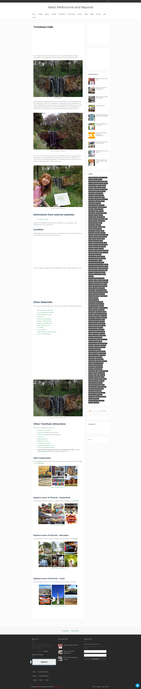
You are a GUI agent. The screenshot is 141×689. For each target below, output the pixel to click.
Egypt (90, 228)
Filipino (104, 236)
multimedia (99, 311)
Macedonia (101, 288)
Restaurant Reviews (44, 676)
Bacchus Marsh (92, 185)
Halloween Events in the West (71, 645)
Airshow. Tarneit (103, 177)
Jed (90, 270)
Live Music (91, 284)
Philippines (101, 329)
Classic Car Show (99, 209)
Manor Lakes (92, 296)
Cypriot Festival (100, 217)
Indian (106, 266)
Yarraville (102, 400)
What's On (91, 390)
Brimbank (91, 195)
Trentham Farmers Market (44, 443)
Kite (106, 270)
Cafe (103, 197)
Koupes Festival (97, 274)
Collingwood (92, 213)
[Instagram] (108, 1)
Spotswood (92, 359)
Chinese (98, 203)
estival (98, 230)
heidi (98, 256)
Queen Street (98, 337)
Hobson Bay (102, 258)
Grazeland (105, 250)
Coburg (101, 211)
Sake (100, 341)
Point (90, 333)
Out (94, 325)
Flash (103, 238)
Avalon (101, 183)
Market (90, 298)
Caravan (98, 201)
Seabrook (103, 345)
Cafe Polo (91, 199)
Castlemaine (41, 463)
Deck (90, 221)
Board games (103, 189)
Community (99, 213)
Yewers (90, 402)
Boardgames (92, 191)
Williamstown (101, 392)
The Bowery (101, 373)
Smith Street (102, 353)
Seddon (103, 347)
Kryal (104, 274)
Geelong (103, 246)
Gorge (100, 250)
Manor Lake (101, 294)
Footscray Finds (99, 242)
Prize (100, 335)
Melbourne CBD (99, 303)
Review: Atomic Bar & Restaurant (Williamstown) (101, 134)
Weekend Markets (93, 381)
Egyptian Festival (97, 228)
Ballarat (91, 187)
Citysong (91, 209)
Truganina (97, 377)
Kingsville (101, 270)
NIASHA (91, 321)
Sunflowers (91, 367)
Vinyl (105, 379)
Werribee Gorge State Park (95, 382)
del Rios (95, 221)
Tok (98, 375)
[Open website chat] (137, 685)
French (90, 244)
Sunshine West (98, 369)
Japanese (105, 268)
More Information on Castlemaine (43, 491)
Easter (99, 226)
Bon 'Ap (98, 191)
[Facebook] (106, 1)
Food (101, 240)
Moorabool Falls (42, 329)
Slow (90, 353)
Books (103, 191)
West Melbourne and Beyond (70, 7)
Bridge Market (98, 193)
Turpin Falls (40, 316)
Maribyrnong (104, 296)
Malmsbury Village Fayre (101, 292)
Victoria (96, 379)
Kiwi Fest (91, 272)
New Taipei (103, 315)
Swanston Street (104, 371)
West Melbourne (102, 386)
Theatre (91, 375)
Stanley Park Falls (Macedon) (44, 323)
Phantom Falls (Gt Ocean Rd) (44, 314)
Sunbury (91, 365)
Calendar (40, 14)
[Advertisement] (58, 41)
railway (98, 339)
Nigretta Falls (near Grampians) (45, 310)
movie (90, 309)
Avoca (105, 183)
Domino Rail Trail (42, 434)
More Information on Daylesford (43, 529)
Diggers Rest (101, 221)
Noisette (102, 321)
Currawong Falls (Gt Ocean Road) (46, 312)
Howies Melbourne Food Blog (96, 264)
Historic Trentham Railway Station (46, 447)
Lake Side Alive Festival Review (96, 278)
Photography (92, 331)
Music (104, 311)
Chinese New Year (93, 205)
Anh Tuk (99, 181)
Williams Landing (93, 392)
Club (97, 211)
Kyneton (91, 276)
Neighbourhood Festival (100, 313)
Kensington (95, 270)
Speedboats (99, 357)
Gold (96, 250)
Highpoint (91, 258)
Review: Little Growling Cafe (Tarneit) (102, 97)
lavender (100, 280)
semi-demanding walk (43, 451)
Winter (90, 398)
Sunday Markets (98, 365)
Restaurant (104, 339)
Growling (105, 252)
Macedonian (92, 290)
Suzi (97, 371)
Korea (103, 272)
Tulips (102, 377)
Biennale (97, 189)
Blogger (46, 651)
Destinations (62, 14)
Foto (105, 242)
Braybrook (91, 193)
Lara (95, 280)
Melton (101, 305)
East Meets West (93, 226)
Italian (95, 268)
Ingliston (91, 268)
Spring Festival (99, 359)
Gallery (90, 246)
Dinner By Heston (93, 223)
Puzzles (80, 14)
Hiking (86, 14)
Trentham (91, 377)
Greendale (96, 252)
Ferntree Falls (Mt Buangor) (44, 334)
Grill (101, 252)
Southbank (91, 357)
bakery (99, 185)
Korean (90, 274)
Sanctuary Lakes (93, 343)
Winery (103, 396)
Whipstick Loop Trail (43, 441)
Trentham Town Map (43, 219)
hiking (96, 258)
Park (95, 327)
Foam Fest (95, 240)
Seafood (91, 347)
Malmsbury (91, 292)
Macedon (75, 538)
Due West (98, 225)
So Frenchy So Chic (93, 355)
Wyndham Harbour (93, 400)
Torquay (103, 375)
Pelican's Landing (93, 329)
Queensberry (92, 339)
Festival (91, 236)
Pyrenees (91, 337)
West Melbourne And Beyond (96, 388)
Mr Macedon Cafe (100, 105)
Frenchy (96, 244)
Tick (95, 375)
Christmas (101, 205)
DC (106, 219)
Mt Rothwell (101, 309)
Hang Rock (98, 254)
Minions (96, 307)
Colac (74, 581)
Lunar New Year (97, 286)
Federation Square (103, 234)
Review (90, 341)
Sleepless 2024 (101, 351)
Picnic (98, 331)
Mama (90, 294)
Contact (47, 680)
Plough (102, 331)
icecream (101, 266)
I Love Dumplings (93, 266)
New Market (97, 315)
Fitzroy (98, 238)
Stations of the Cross (98, 363)
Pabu (98, 325)
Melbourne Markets (93, 305)
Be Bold (99, 187)
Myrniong (91, 313)
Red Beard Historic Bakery (44, 430)
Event (102, 230)
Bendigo (91, 189)
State (90, 363)
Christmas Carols (93, 207)
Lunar (90, 286)
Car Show (105, 199)
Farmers (91, 234)
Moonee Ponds (103, 307)
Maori (97, 296)
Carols (102, 201)
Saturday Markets (102, 343)
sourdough (102, 355)
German (101, 248)
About (34, 17)
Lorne (105, 284)
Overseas (98, 14)
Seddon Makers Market (94, 349)
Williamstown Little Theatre (95, 394)
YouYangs (96, 402)
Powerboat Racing (93, 335)
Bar (95, 187)
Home (34, 14)
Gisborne (91, 250)
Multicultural (92, 311)
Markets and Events (93, 300)
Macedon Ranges (93, 288)
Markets (47, 14)
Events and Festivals (43, 671)
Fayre (95, 234)
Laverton (105, 280)
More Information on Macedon (42, 572)
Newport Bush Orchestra (95, 319)
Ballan (103, 185)
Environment (92, 230)
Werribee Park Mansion (94, 384)
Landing (91, 280)
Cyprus (90, 219)
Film (90, 238)
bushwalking (97, 197)
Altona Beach (92, 181)
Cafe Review (98, 199)
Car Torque (91, 201)
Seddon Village (92, 351)
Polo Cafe (102, 333)
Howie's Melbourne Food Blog (96, 262)
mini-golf (91, 307)
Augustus (96, 183)
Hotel (100, 260)
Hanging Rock (92, 256)
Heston (102, 256)
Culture (100, 215)
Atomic (90, 183)
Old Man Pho (102, 323)
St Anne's (104, 361)
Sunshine (91, 369)
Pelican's (100, 327)
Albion (95, 179)
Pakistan (91, 327)
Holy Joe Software (58, 686)
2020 (90, 177)
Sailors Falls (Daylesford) (44, 325)
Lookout (97, 284)
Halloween (91, 254)
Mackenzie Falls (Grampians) (44, 321)
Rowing (96, 341)
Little (100, 282)
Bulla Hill (91, 197)
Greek (90, 252)
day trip (95, 219)
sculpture (97, 345)
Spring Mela (92, 361)
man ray (95, 294)
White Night (98, 390)
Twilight (91, 379)
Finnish (94, 238)
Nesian (90, 315)
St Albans (98, 361)
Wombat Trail (41, 436)
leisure (95, 282)
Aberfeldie (95, 177)
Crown (95, 215)
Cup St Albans (92, 217)
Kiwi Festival (97, 272)
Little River (104, 282)
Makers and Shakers (101, 290)
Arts (106, 181)
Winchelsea (92, 396)
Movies (95, 309)
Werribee (101, 381)
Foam (90, 240)
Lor (101, 284)
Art (102, 181)
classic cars (91, 211)
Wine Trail (98, 396)
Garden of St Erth (42, 432)
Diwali (100, 223)
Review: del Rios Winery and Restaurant (102, 142)
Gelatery (91, 248)
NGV (103, 319)
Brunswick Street (99, 195)
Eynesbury (91, 232)
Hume (106, 264)
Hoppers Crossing (93, 260)
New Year (98, 317)
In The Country (71, 14)
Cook (105, 213)
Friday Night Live (103, 244)
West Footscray (92, 386)
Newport (104, 317)
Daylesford (76, 501)
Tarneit (95, 373)
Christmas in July (102, 207)
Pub (104, 335)
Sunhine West (99, 367)
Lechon (91, 282)
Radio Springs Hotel (42, 439)
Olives (90, 325)
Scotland (91, 345)
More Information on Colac (42, 610)
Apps (104, 14)
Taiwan (90, 373)
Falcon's (103, 232)
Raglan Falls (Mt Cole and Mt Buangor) (47, 331)
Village (100, 379)
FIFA (101, 236)
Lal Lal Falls (40, 327)
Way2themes (43, 686)
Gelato (96, 248)
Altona (100, 179)
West (103, 384)
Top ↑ (107, 686)
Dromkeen (91, 225)
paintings (103, 325)
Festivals (54, 14)
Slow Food (95, 353)
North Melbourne (93, 323)
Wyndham (96, 398)
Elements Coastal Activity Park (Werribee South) (102, 115)
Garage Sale (97, 246)
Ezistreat (97, 232)
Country (91, 215)
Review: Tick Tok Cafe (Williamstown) (101, 88)
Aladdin (91, 179)
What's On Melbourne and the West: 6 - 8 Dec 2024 (102, 161)
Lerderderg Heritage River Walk (46, 445)
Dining (91, 14)
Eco (104, 226)
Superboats (92, 371)
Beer (104, 187)
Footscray (91, 242)
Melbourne (91, 303)
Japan (100, 268)
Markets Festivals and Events (96, 302)
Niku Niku (96, 321)
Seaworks (97, 347)
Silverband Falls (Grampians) (44, 319)
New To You (92, 317)
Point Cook (95, 333)
